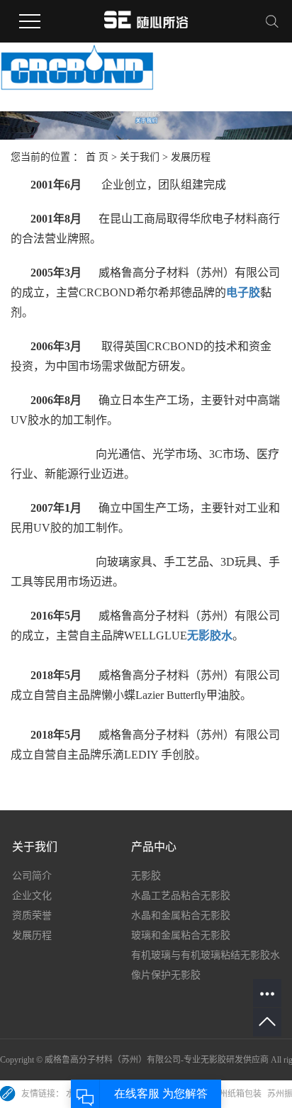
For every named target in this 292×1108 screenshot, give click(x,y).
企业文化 (32, 895)
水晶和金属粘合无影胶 (180, 915)
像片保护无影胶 (166, 975)
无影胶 (146, 876)
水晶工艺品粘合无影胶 (180, 895)
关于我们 (139, 157)
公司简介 (32, 876)
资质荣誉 (32, 915)
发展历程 (32, 935)
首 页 (97, 157)
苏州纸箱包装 (237, 1094)
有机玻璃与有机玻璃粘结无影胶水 (205, 955)
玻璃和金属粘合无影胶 (180, 935)
